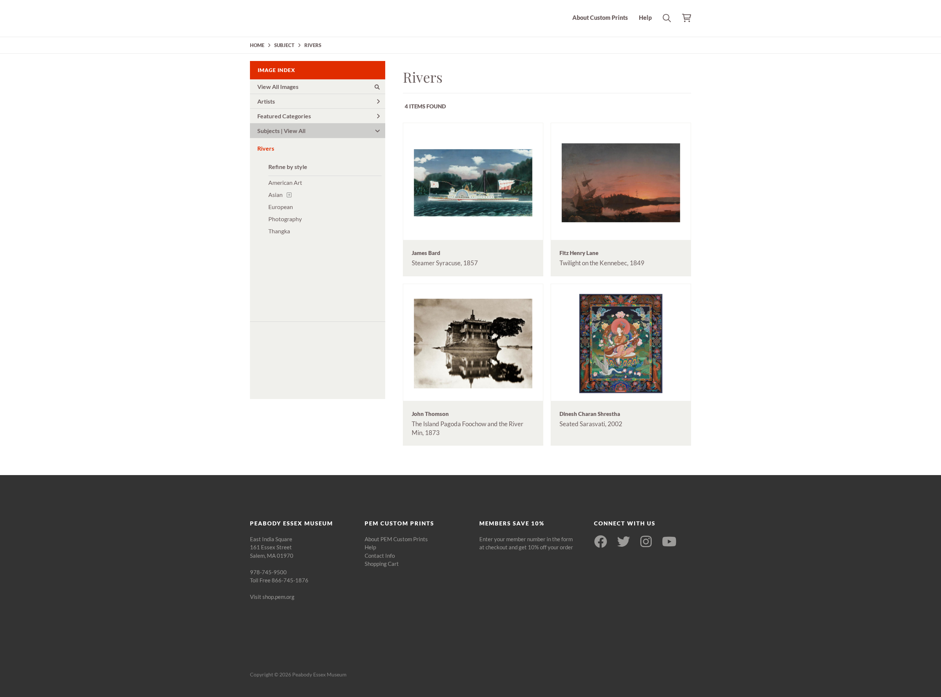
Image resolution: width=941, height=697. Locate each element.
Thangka (279, 230)
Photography (285, 218)
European (280, 206)
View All (294, 130)
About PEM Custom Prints (396, 539)
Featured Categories (284, 115)
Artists (266, 101)
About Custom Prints (600, 17)
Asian (275, 194)
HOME (257, 45)
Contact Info (380, 555)
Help (645, 17)
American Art (285, 182)
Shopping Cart (382, 563)
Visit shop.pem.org (272, 596)
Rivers (265, 148)
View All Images (277, 86)
